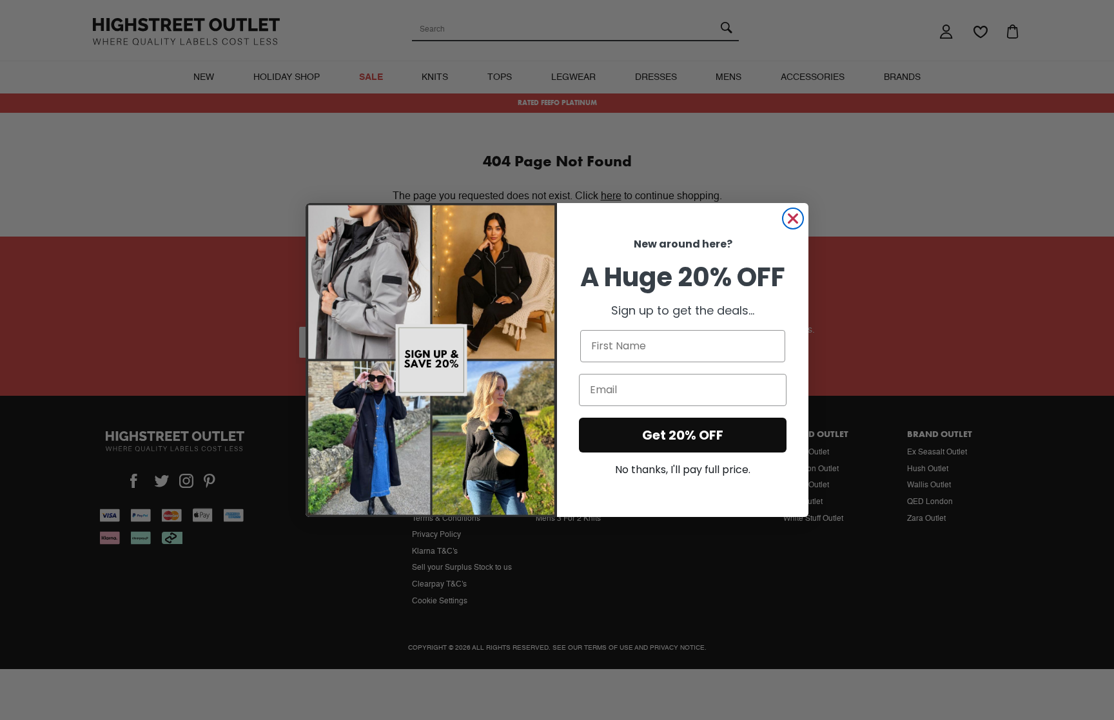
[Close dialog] (793, 218)
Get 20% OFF (682, 435)
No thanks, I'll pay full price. (682, 469)
